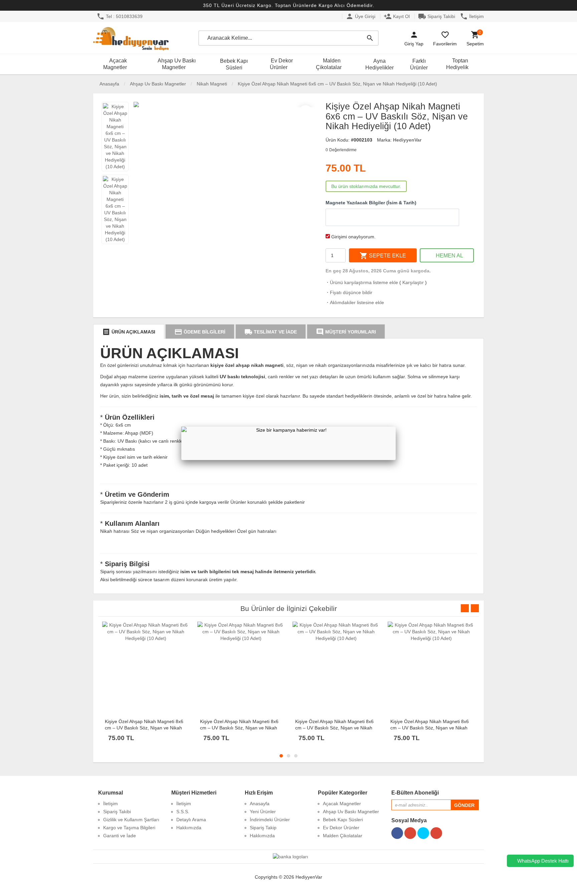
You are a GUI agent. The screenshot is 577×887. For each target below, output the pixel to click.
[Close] (396, 427)
